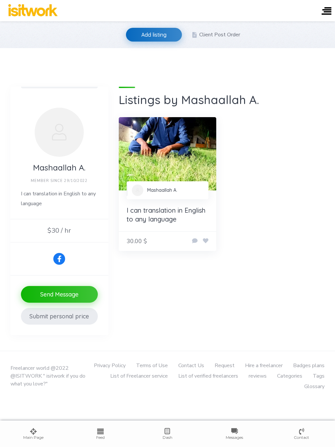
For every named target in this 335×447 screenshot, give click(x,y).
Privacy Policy (110, 365)
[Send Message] (195, 241)
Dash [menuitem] (167, 437)
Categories (289, 376)
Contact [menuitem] (301, 437)
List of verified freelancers (208, 376)
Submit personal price (59, 316)
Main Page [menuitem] (33, 437)
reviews (258, 376)
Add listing (154, 34)
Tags (319, 376)
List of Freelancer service (139, 376)
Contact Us (191, 365)
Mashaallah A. (162, 190)
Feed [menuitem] (100, 437)
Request (225, 365)
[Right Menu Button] (326, 12)
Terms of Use (152, 365)
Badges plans (309, 365)
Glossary (314, 386)
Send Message (59, 294)
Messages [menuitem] (234, 437)
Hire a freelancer (264, 365)
